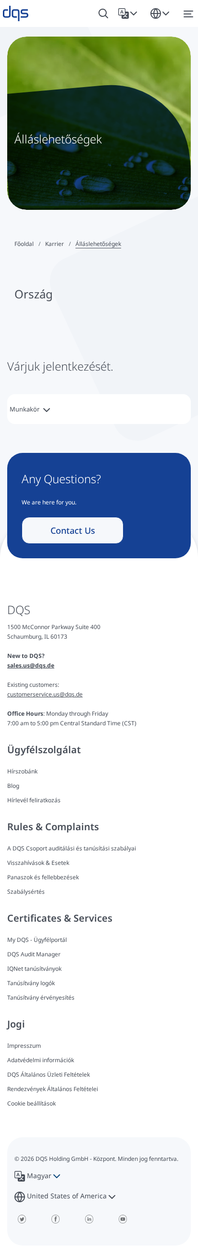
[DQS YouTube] (122, 1219)
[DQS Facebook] (55, 1219)
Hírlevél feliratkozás (34, 800)
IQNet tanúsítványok (34, 968)
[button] (129, 13)
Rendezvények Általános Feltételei (52, 1089)
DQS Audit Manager (34, 954)
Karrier (54, 244)
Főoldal (24, 244)
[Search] (103, 14)
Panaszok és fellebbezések (43, 877)
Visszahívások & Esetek (38, 863)
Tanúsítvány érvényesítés (40, 997)
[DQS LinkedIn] (89, 1219)
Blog (13, 786)
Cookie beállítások (31, 1103)
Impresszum (24, 1045)
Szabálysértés (26, 891)
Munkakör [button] (25, 409)
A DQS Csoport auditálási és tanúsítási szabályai (71, 848)
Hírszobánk (22, 771)
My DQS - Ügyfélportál (37, 940)
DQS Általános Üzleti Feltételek (48, 1074)
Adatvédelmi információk (40, 1060)
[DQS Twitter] (21, 1219)
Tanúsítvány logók (31, 983)
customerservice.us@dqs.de (45, 694)
